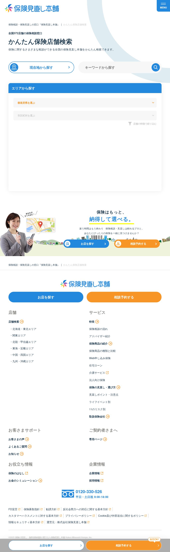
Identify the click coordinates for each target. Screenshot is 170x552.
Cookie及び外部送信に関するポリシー (121, 516)
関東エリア (19, 335)
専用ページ (95, 439)
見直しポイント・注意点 (103, 394)
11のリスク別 (97, 409)
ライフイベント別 (99, 402)
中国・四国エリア (23, 355)
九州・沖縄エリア (23, 361)
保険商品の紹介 (98, 343)
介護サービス (97, 373)
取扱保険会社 (97, 416)
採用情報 (94, 480)
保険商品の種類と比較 (102, 351)
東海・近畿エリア (23, 348)
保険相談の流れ (98, 329)
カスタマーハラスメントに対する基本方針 (33, 516)
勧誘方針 (51, 509)
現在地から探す (41, 67)
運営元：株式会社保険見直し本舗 (66, 522)
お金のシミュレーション (23, 480)
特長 (91, 321)
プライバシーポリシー (78, 516)
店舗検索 (13, 321)
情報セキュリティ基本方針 (24, 522)
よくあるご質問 (17, 446)
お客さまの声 (16, 439)
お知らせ (13, 454)
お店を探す (87, 243)
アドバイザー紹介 (99, 336)
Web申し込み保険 (100, 358)
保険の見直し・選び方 (102, 387)
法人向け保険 (97, 380)
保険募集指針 (32, 509)
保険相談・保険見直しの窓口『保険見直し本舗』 (34, 24)
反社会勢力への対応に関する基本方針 (85, 509)
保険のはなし (16, 473)
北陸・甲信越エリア (24, 342)
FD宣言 (12, 509)
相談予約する (138, 243)
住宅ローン (95, 365)
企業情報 (94, 473)
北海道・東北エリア (24, 329)
